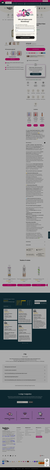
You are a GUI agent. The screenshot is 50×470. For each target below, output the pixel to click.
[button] (35, 7)
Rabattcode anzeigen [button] (25, 37)
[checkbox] (25, 27)
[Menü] (48, 459)
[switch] (47, 465)
